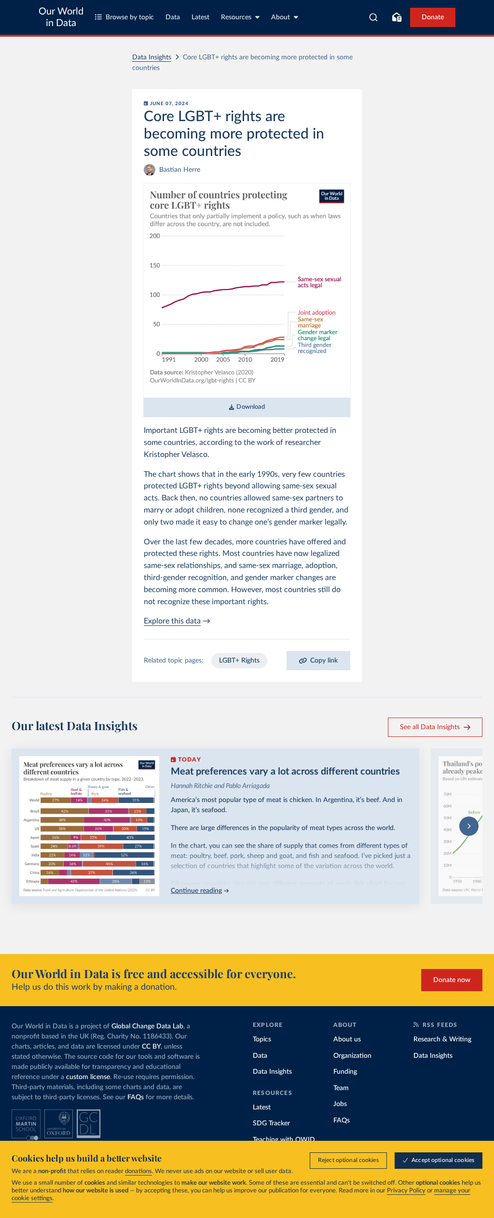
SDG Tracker (271, 1123)
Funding (345, 1071)
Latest (200, 17)
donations (138, 1171)
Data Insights (151, 57)
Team (341, 1088)
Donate (433, 17)
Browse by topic (130, 17)
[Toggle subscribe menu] (396, 17)
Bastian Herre (179, 169)
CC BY (151, 1046)
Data (172, 17)
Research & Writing (442, 1039)
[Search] (373, 17)
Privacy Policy (406, 1191)
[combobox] (373, 17)
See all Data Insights (430, 727)
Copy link (324, 660)
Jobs (340, 1104)
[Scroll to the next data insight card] (469, 826)
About (280, 17)
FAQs (135, 1097)
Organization (352, 1055)
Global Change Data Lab (147, 1026)
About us (347, 1039)
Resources (236, 17)
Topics (262, 1039)
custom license (88, 1077)
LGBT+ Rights (239, 660)
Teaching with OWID (284, 1139)
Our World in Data (61, 17)
